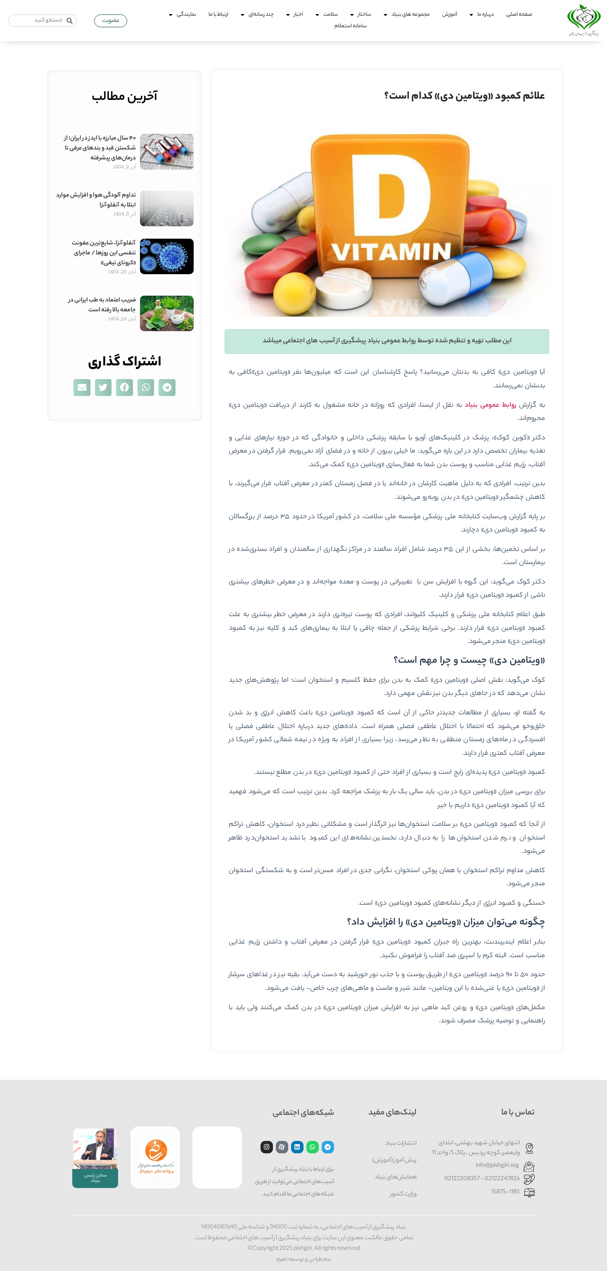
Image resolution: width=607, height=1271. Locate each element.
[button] (167, 387)
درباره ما (485, 14)
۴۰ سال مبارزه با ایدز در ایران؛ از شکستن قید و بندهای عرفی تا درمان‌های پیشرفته (100, 149)
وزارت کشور (403, 1195)
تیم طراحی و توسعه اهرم (303, 1259)
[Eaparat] (282, 1147)
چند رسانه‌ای (261, 14)
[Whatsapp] (312, 1147)
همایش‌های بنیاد (396, 1178)
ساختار (364, 14)
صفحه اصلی (519, 14)
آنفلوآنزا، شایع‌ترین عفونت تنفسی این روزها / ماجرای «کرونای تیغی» (104, 253)
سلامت (330, 14)
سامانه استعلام (350, 26)
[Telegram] (328, 1147)
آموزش (449, 14)
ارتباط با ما (218, 14)
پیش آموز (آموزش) (394, 1161)
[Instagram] (267, 1147)
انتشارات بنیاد (401, 1144)
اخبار (298, 14)
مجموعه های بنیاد (410, 14)
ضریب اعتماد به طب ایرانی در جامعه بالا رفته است (102, 305)
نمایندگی (186, 14)
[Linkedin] (297, 1147)
